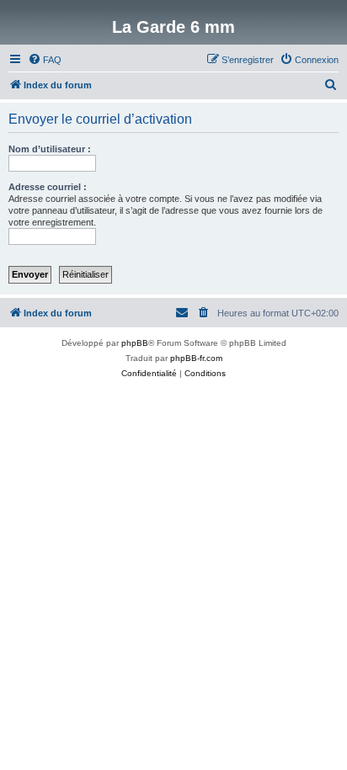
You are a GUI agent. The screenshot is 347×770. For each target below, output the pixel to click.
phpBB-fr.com (196, 358)
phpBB (134, 343)
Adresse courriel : (47, 187)
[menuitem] (44, 60)
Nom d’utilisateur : (49, 149)
